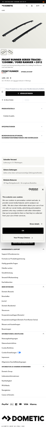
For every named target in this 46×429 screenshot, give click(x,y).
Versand (15, 81)
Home (3, 10)
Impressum (5, 357)
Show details (34, 224)
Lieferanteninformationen (10, 376)
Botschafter (6, 296)
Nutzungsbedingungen (10, 339)
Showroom (5, 310)
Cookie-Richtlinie (8, 348)
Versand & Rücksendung (10, 277)
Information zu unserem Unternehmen (16, 367)
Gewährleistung (7, 273)
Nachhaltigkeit (7, 381)
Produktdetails (8, 108)
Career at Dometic (15, 395)
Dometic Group (14, 371)
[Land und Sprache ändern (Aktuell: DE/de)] (43, 1)
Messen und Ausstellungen (11, 324)
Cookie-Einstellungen (9, 353)
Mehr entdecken (8, 287)
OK (23, 231)
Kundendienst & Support (11, 249)
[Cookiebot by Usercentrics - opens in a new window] (29, 189)
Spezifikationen (8, 126)
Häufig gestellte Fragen (10, 263)
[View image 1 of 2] (4, 52)
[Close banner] (43, 189)
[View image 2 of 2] (10, 52)
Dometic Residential (15, 306)
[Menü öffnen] (43, 5)
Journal (4, 301)
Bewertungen (6, 329)
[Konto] (31, 5)
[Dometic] (7, 5)
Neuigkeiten (13, 390)
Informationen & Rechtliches (12, 334)
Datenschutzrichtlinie (9, 343)
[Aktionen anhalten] (3, 1)
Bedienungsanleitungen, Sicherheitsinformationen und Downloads (20, 137)
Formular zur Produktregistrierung (13, 259)
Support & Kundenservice (10, 254)
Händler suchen (7, 268)
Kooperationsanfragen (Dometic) (13, 315)
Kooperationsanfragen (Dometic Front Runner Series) (20, 320)
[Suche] (26, 5)
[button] (8, 100)
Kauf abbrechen (7, 282)
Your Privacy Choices (22, 238)
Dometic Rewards (8, 292)
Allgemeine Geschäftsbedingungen (14, 362)
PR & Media (12, 385)
